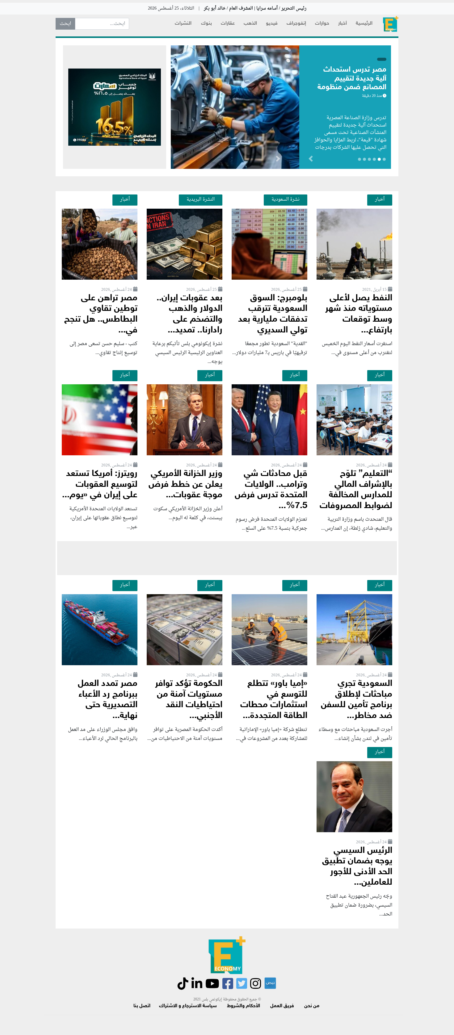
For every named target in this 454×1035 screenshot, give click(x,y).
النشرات (183, 24)
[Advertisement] (227, 558)
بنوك (206, 24)
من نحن (311, 1006)
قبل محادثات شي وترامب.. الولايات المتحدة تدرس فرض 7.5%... (271, 490)
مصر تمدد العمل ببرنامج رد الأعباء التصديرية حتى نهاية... (107, 699)
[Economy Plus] (390, 24)
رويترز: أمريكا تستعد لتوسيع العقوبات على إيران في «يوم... (99, 485)
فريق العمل (282, 1006)
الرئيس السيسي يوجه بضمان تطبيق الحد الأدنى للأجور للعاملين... (357, 866)
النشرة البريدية (201, 199)
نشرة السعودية (285, 199)
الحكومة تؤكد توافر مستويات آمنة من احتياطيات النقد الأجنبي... (188, 699)
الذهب (250, 24)
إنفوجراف (296, 24)
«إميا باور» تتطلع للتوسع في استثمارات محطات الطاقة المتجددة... (273, 699)
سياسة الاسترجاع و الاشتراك (188, 1006)
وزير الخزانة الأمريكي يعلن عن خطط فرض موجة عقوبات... (185, 485)
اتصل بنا (141, 1006)
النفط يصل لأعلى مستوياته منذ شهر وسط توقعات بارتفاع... (358, 314)
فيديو (272, 24)
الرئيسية (364, 24)
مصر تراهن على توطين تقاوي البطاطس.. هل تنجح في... (100, 314)
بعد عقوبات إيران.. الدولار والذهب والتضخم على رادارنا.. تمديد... (189, 314)
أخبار (342, 24)
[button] (278, 160)
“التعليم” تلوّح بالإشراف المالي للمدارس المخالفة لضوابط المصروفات (356, 490)
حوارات (322, 24)
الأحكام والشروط (243, 1006)
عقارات (228, 24)
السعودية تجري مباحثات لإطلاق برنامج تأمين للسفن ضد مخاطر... (356, 699)
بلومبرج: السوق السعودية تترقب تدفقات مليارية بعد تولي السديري (272, 314)
